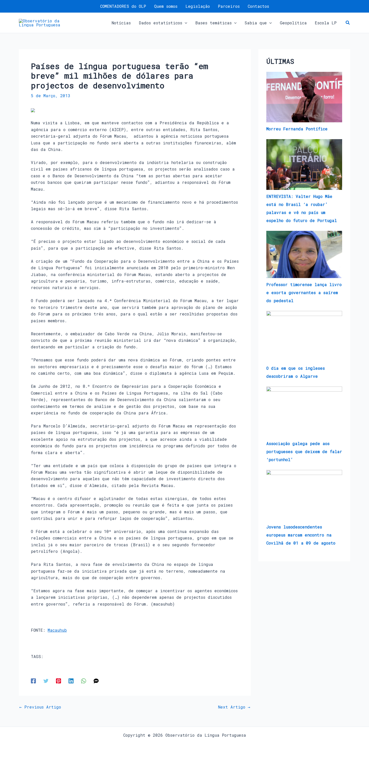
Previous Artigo (40, 707)
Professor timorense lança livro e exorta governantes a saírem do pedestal (304, 292)
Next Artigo (234, 707)
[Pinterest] (58, 680)
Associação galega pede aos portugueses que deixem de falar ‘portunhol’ (304, 451)
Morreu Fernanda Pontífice (297, 128)
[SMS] (96, 680)
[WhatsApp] (83, 680)
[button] (184, 23)
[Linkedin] (71, 680)
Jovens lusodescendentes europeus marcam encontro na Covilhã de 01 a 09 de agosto (300, 535)
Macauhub (57, 630)
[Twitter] (45, 680)
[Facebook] (33, 680)
